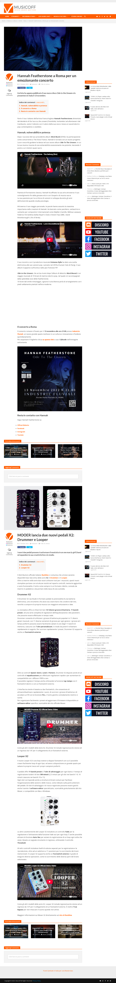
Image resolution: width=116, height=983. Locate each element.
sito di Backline (65, 915)
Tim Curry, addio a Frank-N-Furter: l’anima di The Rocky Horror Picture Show (70, 450)
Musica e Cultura (60, 16)
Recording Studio (28, 16)
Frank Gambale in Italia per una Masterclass (58, 971)
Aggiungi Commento (9, 94)
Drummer (54, 578)
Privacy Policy (37, 981)
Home (7, 16)
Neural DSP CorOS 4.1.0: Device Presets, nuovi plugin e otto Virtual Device (43, 450)
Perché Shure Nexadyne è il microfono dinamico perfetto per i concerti (99, 171)
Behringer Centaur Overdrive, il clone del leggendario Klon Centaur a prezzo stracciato (99, 191)
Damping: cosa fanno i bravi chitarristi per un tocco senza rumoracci (99, 178)
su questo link (48, 339)
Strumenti (15, 16)
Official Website (23, 425)
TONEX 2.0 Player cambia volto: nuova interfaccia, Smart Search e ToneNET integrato (16, 450)
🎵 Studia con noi (76, 16)
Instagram (21, 432)
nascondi (40, 102)
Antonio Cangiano (20, 454)
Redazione (9, 82)
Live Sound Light (44, 16)
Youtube (20, 435)
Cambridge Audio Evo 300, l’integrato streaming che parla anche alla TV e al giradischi (70, 930)
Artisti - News (23, 21)
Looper (64, 578)
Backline (45, 575)
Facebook (20, 428)
